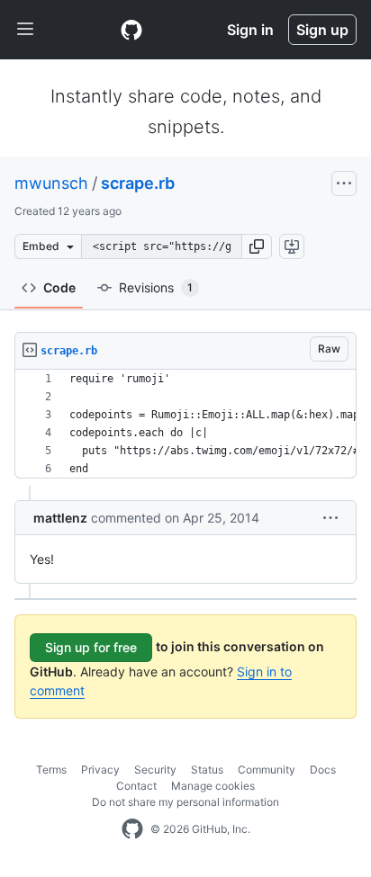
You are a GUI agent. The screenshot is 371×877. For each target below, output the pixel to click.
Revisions (156, 287)
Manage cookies (213, 785)
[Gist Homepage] (131, 29)
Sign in (250, 30)
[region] (185, 424)
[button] (256, 246)
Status (207, 769)
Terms (51, 769)
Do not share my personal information (185, 802)
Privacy (100, 769)
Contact (136, 785)
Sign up (322, 30)
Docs (323, 769)
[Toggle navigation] (25, 29)
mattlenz (60, 517)
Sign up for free (91, 647)
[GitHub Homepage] (132, 829)
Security (155, 769)
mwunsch (51, 183)
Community (266, 769)
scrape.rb (138, 183)
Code (59, 287)
